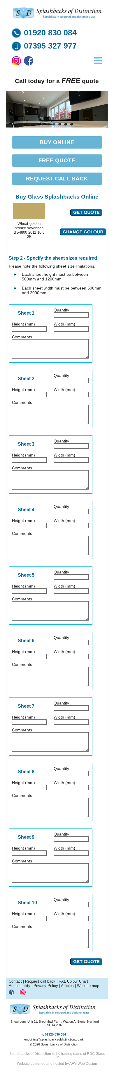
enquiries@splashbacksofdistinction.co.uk (54, 1039)
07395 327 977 (50, 46)
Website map (88, 985)
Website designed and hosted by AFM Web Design (57, 1063)
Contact (15, 981)
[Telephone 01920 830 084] (16, 36)
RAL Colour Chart (73, 981)
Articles (67, 985)
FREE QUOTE (56, 160)
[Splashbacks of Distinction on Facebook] (28, 64)
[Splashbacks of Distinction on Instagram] (16, 64)
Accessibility (19, 985)
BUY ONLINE (57, 142)
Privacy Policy (46, 985)
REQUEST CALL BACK (57, 178)
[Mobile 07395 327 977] (16, 49)
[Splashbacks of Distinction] (57, 18)
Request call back (40, 981)
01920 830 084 (50, 32)
